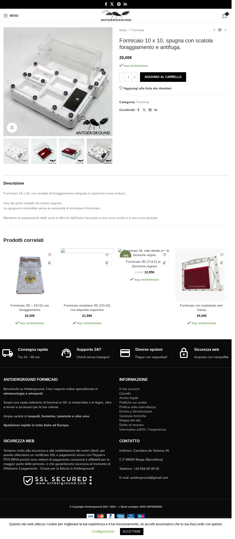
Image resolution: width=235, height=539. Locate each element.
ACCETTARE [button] (132, 531)
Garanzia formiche (132, 416)
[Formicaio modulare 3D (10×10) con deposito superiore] (87, 275)
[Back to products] (220, 30)
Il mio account (129, 389)
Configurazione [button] (103, 531)
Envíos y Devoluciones (135, 411)
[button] (8, 81)
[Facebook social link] (106, 4)
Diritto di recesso (131, 425)
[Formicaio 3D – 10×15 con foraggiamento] (29, 275)
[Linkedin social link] (125, 4)
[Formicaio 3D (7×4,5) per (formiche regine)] (144, 253)
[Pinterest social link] (118, 4)
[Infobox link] (27, 353)
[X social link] (112, 4)
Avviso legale (128, 398)
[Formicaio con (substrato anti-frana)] (201, 275)
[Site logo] (115, 15)
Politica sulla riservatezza (137, 407)
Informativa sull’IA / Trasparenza (142, 429)
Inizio (123, 30)
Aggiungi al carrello (163, 77)
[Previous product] (214, 30)
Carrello (125, 393)
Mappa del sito (130, 420)
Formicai (137, 30)
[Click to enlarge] (12, 127)
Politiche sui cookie (133, 402)
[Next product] (225, 30)
